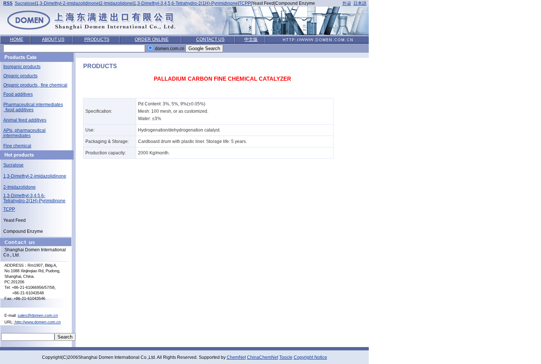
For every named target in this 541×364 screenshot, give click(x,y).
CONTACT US (210, 39)
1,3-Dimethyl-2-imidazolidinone (67, 3)
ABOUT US (53, 39)
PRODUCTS (96, 39)
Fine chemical (17, 145)
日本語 (360, 3)
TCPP (245, 3)
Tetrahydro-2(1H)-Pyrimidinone (34, 200)
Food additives (18, 94)
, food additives (18, 109)
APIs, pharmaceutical (24, 130)
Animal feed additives (24, 120)
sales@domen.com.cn (38, 315)
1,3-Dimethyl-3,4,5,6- (24, 195)
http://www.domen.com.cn (37, 322)
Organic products (20, 75)
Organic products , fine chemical (35, 85)
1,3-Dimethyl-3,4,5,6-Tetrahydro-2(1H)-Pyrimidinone (186, 3)
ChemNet (236, 357)
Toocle (286, 357)
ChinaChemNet (262, 357)
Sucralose (25, 3)
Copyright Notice (310, 357)
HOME (16, 39)
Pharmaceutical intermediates (33, 104)
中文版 (251, 39)
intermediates (16, 135)
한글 (346, 3)
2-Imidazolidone (116, 3)
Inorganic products (21, 66)
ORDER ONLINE (152, 39)
